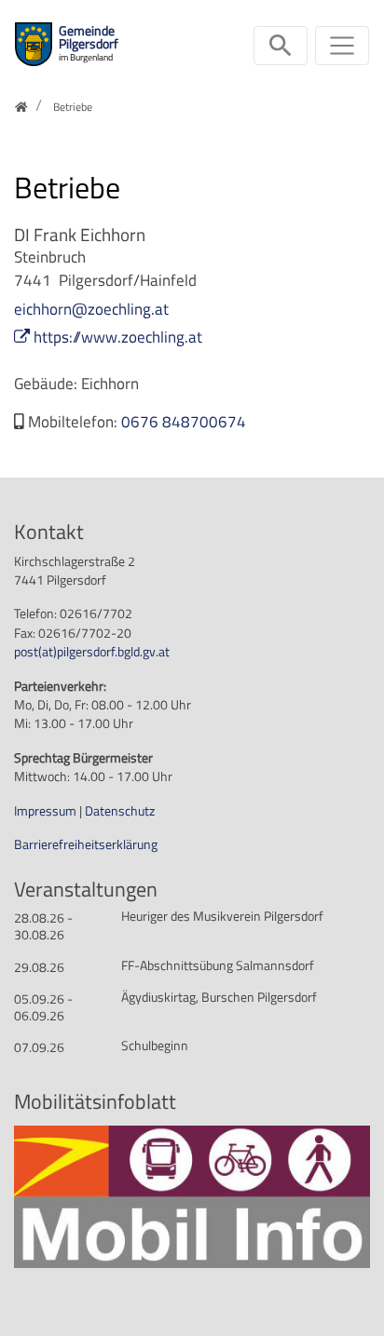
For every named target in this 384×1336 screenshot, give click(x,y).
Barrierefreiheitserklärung (86, 844)
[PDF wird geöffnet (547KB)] (192, 1195)
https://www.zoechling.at (118, 337)
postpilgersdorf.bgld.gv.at (92, 651)
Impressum (46, 811)
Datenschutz (120, 811)
